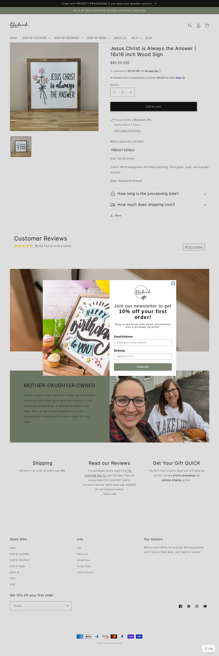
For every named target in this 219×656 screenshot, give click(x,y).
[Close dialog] (173, 283)
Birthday (119, 350)
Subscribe (143, 366)
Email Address (123, 336)
